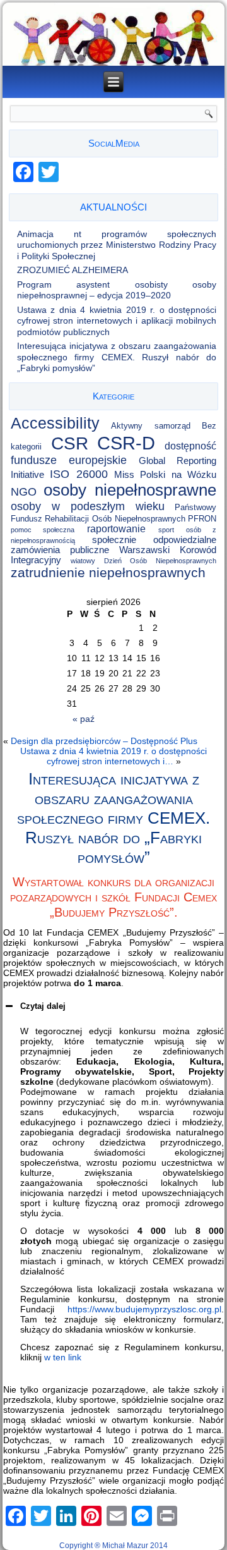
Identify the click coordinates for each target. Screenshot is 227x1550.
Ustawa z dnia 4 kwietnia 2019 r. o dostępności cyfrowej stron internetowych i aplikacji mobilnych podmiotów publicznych (117, 321)
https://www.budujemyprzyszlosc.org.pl (144, 1309)
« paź (84, 719)
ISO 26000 (79, 473)
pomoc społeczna (43, 530)
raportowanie (116, 528)
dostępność (190, 446)
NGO (24, 491)
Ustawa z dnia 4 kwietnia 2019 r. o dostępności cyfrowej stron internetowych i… (113, 756)
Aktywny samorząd (150, 425)
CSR (69, 443)
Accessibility (55, 423)
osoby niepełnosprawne (130, 490)
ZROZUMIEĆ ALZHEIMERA (72, 270)
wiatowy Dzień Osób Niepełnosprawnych (144, 560)
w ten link (62, 1357)
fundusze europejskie (69, 460)
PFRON (202, 518)
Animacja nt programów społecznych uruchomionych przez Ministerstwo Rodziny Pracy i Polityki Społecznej (117, 245)
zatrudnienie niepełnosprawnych (108, 572)
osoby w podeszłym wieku (88, 506)
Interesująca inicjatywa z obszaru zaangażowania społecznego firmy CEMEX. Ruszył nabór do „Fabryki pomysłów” (117, 357)
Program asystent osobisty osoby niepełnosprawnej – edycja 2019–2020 (117, 290)
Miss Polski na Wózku (165, 475)
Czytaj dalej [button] (43, 1006)
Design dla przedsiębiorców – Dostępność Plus (104, 741)
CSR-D (126, 442)
